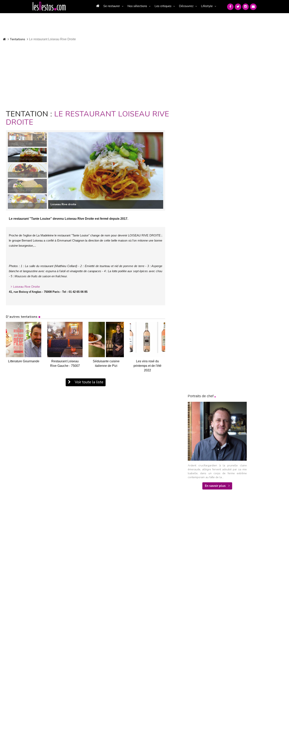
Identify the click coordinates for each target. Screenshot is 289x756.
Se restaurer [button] (111, 6)
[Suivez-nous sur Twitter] (238, 7)
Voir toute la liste (88, 382)
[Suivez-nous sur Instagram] (245, 7)
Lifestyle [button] (207, 6)
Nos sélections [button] (137, 6)
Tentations (17, 39)
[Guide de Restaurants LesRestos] (49, 6)
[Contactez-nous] (253, 7)
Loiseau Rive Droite (26, 287)
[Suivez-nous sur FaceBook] (230, 7)
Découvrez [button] (186, 6)
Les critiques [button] (163, 6)
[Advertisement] (96, 74)
